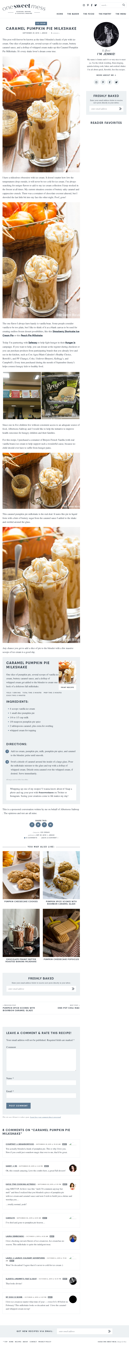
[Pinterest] (88, 5)
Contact (33, 1342)
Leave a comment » (49, 838)
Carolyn (10, 1218)
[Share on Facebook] (32, 824)
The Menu (121, 14)
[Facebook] (91, 5)
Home (60, 14)
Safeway (32, 342)
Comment (11, 1047)
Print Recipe (67, 687)
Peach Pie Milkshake (32, 335)
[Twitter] (96, 5)
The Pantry (105, 14)
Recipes (18, 1342)
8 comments (31, 838)
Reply (64, 1144)
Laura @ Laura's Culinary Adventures (25, 1258)
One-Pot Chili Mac (69, 1006)
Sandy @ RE (11, 1166)
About (25, 1342)
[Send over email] (50, 824)
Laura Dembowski (15, 1236)
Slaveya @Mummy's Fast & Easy (21, 1279)
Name (10, 1078)
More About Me (105, 75)
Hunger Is (70, 342)
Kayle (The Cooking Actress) (21, 1184)
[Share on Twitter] (38, 824)
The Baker (73, 14)
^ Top (5, 1342)
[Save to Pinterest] (44, 824)
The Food (88, 14)
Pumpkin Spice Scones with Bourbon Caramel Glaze (19, 1008)
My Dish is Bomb (14, 1297)
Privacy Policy (44, 1342)
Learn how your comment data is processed (45, 1117)
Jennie (44, 33)
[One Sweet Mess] (24, 9)
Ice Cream (41, 23)
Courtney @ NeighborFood (20, 1144)
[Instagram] (84, 5)
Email (10, 1091)
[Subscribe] (73, 989)
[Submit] (123, 5)
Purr (125, 1342)
